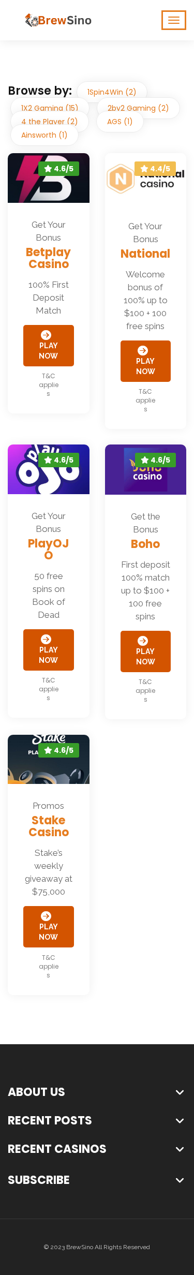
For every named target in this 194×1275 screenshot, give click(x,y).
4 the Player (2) (49, 121)
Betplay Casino (48, 258)
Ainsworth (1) (44, 135)
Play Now (48, 351)
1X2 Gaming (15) (50, 108)
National (145, 254)
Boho (145, 544)
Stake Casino (48, 826)
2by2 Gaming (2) (138, 108)
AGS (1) (120, 121)
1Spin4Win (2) (112, 92)
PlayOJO (48, 550)
